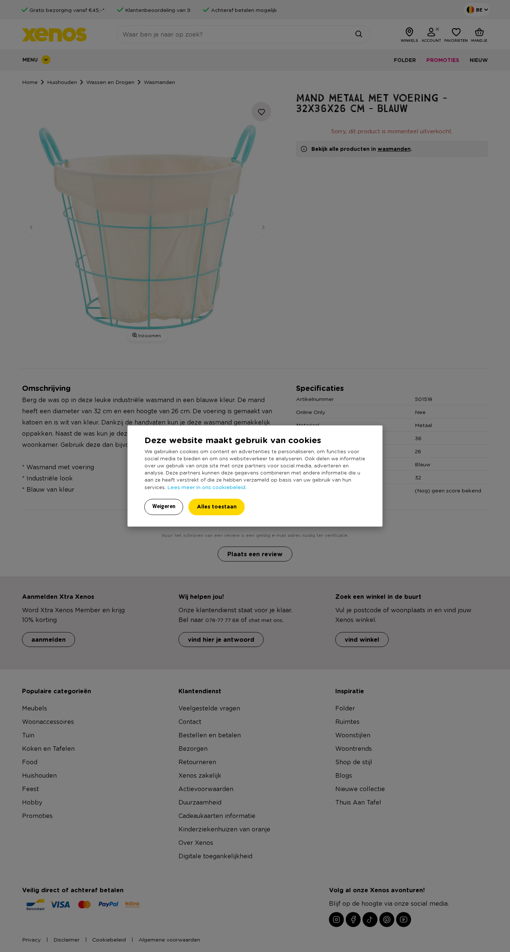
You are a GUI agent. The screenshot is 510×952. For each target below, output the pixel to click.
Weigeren (163, 507)
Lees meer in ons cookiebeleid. (206, 487)
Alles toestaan (217, 506)
